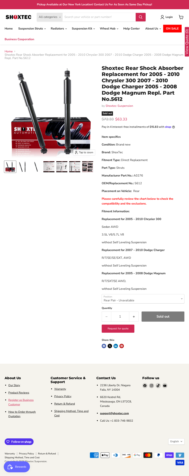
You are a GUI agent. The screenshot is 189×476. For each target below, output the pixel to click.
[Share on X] (110, 346)
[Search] (141, 17)
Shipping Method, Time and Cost (22, 457)
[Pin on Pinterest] (121, 346)
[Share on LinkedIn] (116, 346)
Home (9, 29)
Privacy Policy (62, 396)
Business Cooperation (19, 39)
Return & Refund (64, 404)
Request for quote (118, 328)
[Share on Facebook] (104, 346)
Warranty (60, 389)
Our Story (14, 385)
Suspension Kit (82, 29)
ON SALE (172, 29)
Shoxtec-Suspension (119, 106)
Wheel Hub (108, 29)
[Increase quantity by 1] (134, 316)
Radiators (58, 29)
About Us (152, 29)
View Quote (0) (187, 41)
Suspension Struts (31, 29)
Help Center (131, 29)
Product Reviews (18, 392)
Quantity (107, 308)
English (174, 441)
